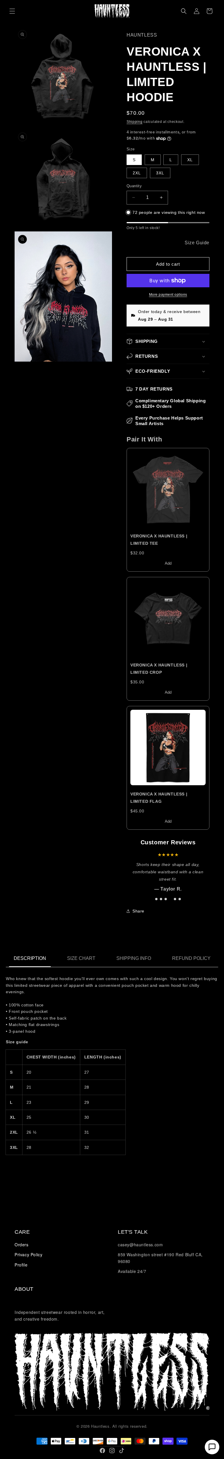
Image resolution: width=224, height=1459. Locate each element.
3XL (160, 173)
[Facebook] (102, 1450)
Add (168, 563)
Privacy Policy (28, 1254)
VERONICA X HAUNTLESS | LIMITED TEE (158, 540)
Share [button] (138, 911)
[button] (12, 11)
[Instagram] (112, 1450)
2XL (137, 173)
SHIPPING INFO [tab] (133, 958)
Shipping (135, 122)
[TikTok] (121, 1450)
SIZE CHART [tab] (81, 958)
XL (190, 159)
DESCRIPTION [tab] (30, 958)
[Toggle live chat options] (212, 1447)
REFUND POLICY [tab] (191, 958)
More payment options (168, 295)
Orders (22, 1244)
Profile (21, 1265)
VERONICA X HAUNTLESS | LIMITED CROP (158, 669)
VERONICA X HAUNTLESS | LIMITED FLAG (158, 798)
